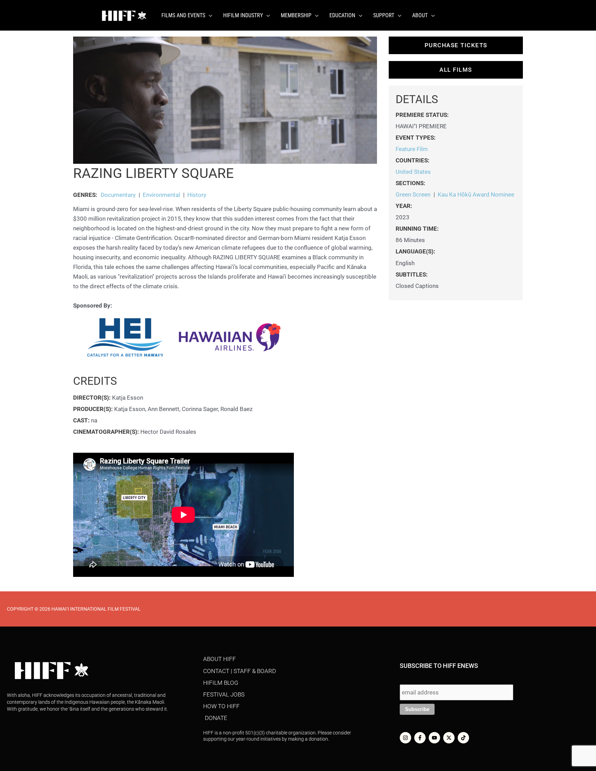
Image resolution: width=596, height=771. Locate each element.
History (196, 194)
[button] (208, 15)
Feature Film (412, 149)
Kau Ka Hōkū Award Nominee (476, 194)
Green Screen (413, 194)
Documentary (118, 194)
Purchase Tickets (456, 45)
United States (413, 171)
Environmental (161, 194)
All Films (455, 69)
